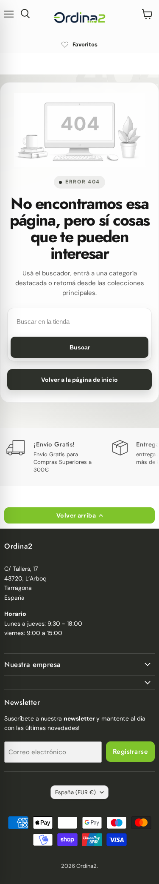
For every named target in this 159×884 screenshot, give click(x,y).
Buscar (80, 347)
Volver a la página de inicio (79, 379)
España (75, 792)
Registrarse (130, 751)
